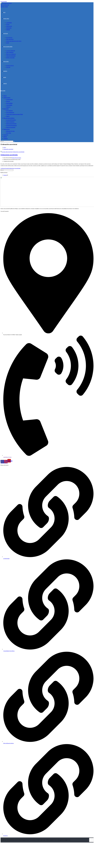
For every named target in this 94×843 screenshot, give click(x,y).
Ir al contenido (4, 1)
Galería (7, 116)
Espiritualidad (9, 103)
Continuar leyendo (10, 168)
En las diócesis (9, 110)
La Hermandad (9, 99)
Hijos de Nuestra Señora (8, 118)
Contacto (5, 138)
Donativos (5, 134)
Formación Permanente (11, 125)
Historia (8, 101)
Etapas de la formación (11, 123)
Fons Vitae (8, 133)
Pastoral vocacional (10, 127)
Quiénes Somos (6, 97)
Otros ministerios (10, 112)
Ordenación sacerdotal (8, 149)
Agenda (5, 136)
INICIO (5, 95)
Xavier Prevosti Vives (16, 157)
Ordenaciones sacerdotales (9, 155)
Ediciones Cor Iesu (10, 131)
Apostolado (6, 108)
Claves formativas (10, 121)
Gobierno (8, 107)
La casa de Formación (11, 120)
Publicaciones (6, 129)
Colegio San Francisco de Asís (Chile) (14, 114)
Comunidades (9, 105)
